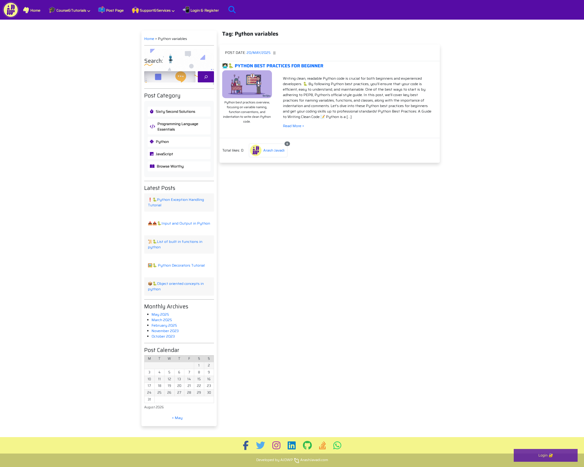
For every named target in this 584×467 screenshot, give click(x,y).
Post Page (111, 9)
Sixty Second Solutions (175, 111)
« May (177, 418)
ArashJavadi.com (314, 460)
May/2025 (259, 52)
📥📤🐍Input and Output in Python (179, 223)
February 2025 (164, 325)
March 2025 (161, 320)
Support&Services (151, 9)
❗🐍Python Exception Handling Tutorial (176, 202)
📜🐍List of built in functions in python (175, 244)
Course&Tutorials (67, 9)
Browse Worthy (170, 166)
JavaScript (164, 154)
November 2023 (165, 331)
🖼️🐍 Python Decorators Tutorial (176, 265)
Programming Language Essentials (177, 126)
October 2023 (163, 336)
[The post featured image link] (247, 84)
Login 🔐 (545, 455)
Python (162, 141)
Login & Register (200, 9)
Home (31, 9)
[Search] (206, 76)
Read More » (293, 126)
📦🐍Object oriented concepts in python (176, 286)
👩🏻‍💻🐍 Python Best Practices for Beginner (272, 65)
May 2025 (160, 314)
